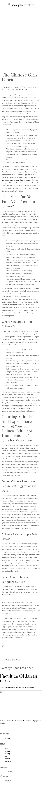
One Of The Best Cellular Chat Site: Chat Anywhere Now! (17, 687)
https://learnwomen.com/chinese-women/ (17, 180)
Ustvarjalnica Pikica (11, 87)
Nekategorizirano (21, 89)
